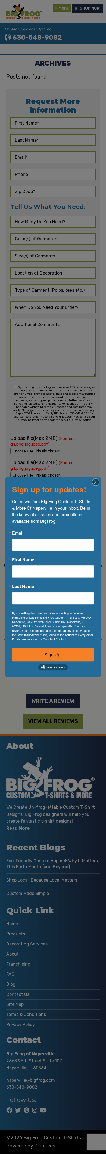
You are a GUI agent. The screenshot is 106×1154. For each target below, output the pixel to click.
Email (17, 533)
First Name (23, 560)
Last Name (23, 586)
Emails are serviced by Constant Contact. (39, 639)
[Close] (95, 482)
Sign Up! (53, 654)
